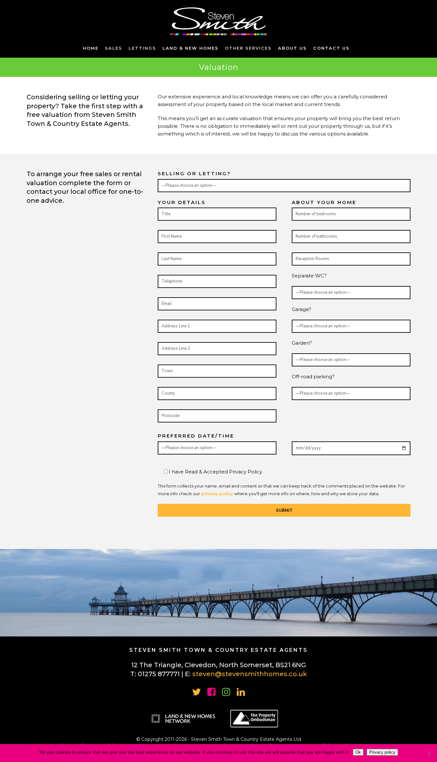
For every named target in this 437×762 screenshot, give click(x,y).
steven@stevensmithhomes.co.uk (249, 674)
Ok (358, 752)
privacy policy (217, 493)
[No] (429, 753)
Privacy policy (382, 752)
